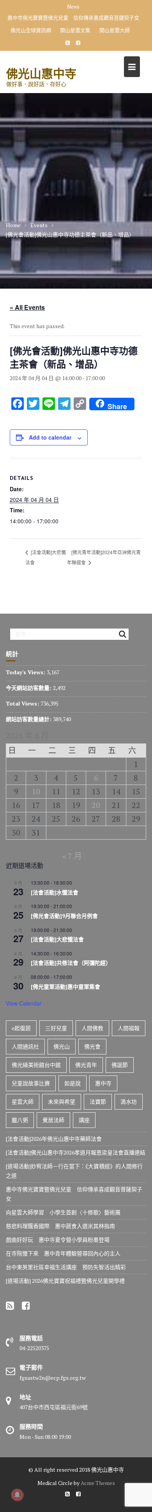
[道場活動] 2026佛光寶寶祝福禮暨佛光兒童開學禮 (65, 1280)
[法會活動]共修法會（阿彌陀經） (71, 962)
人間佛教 (92, 1028)
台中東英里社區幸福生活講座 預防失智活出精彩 (66, 1267)
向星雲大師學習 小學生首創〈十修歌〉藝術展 (63, 1212)
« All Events (27, 307)
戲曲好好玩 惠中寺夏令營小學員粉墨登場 (58, 1239)
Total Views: (23, 703)
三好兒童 (56, 1028)
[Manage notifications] (17, 1495)
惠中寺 (103, 1083)
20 (96, 805)
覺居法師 (53, 1120)
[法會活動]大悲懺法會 (57, 939)
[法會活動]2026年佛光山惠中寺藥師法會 (54, 1138)
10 (36, 791)
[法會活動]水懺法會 (54, 892)
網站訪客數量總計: (29, 719)
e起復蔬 (21, 1028)
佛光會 (92, 1046)
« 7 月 (72, 856)
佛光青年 (86, 1064)
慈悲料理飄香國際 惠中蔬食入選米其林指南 (60, 1226)
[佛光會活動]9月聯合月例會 (64, 915)
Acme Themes (98, 1483)
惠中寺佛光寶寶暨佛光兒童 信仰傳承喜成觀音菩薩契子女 (73, 17)
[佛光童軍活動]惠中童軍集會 (65, 986)
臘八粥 (20, 1120)
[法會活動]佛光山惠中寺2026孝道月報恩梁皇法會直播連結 (75, 1152)
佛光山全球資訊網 (31, 30)
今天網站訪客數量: (29, 687)
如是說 (72, 1083)
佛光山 (61, 1046)
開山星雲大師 (114, 30)
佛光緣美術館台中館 (36, 1064)
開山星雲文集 (75, 30)
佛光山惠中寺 (41, 73)
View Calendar (24, 1003)
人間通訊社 (25, 1046)
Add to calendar (50, 437)
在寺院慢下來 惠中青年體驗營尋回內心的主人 (63, 1253)
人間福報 (129, 1028)
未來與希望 (61, 1101)
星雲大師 (23, 1101)
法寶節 (98, 1101)
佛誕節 (119, 1064)
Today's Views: (26, 672)
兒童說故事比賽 (31, 1083)
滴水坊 (128, 1101)
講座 (84, 1120)
